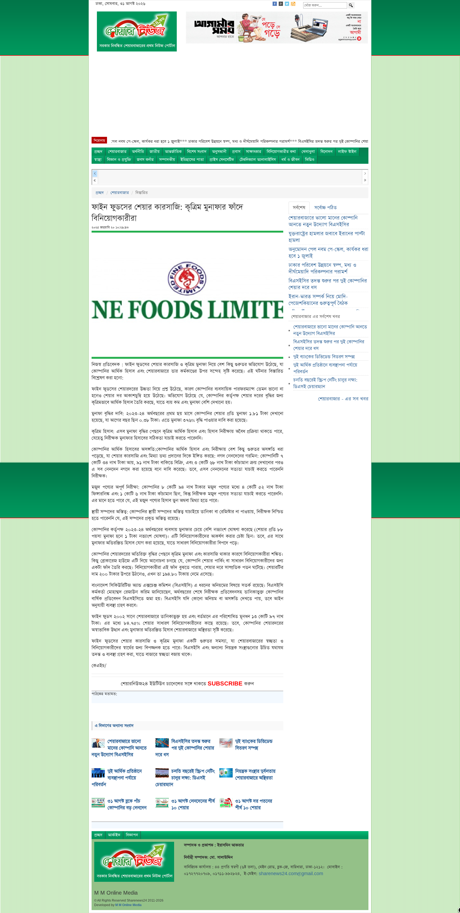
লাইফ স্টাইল (347, 151)
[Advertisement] (230, 96)
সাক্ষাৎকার (253, 151)
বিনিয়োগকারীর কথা (281, 151)
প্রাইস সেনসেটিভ (222, 159)
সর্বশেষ (299, 208)
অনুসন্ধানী (219, 151)
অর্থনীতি (138, 151)
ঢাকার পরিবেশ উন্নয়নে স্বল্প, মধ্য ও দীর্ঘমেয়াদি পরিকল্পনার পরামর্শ (322, 269)
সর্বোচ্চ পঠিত (325, 208)
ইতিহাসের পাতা (192, 159)
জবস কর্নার (145, 159)
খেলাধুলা (308, 151)
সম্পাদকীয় (167, 159)
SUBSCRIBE (226, 683)
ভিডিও (309, 159)
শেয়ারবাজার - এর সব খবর (343, 399)
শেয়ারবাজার (117, 151)
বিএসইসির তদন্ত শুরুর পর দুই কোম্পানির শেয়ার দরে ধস (328, 284)
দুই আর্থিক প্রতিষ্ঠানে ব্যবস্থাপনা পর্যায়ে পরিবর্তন (325, 368)
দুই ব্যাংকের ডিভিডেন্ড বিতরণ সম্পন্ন (324, 357)
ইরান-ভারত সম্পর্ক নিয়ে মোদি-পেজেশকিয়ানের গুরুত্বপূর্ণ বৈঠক (318, 300)
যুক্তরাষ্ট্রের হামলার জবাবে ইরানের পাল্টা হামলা (327, 237)
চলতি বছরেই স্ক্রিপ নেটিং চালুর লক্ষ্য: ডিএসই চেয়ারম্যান (325, 383)
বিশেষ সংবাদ (197, 151)
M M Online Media (128, 905)
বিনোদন (326, 151)
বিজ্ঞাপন (132, 835)
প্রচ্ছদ (98, 151)
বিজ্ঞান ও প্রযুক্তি (119, 159)
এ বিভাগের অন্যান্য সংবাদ (114, 725)
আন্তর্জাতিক (173, 151)
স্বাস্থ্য (97, 159)
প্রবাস (236, 151)
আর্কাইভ (114, 835)
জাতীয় (154, 151)
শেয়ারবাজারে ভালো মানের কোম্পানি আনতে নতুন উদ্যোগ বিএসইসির (323, 221)
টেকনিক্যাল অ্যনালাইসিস (258, 159)
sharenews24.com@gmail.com (291, 873)
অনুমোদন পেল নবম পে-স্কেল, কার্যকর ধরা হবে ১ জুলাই (328, 253)
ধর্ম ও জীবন (290, 159)
